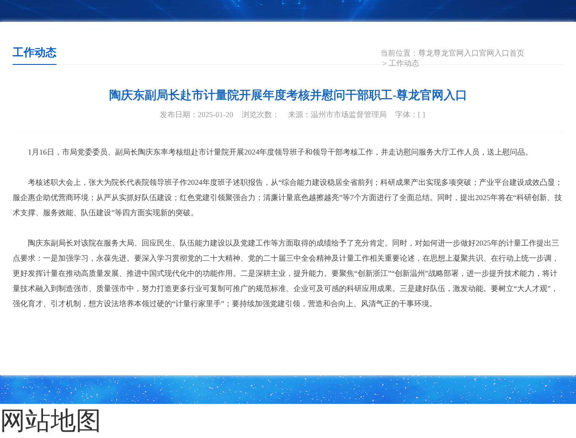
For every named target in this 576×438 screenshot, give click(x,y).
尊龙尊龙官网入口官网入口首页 (471, 53)
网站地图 (29, 414)
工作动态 (404, 63)
